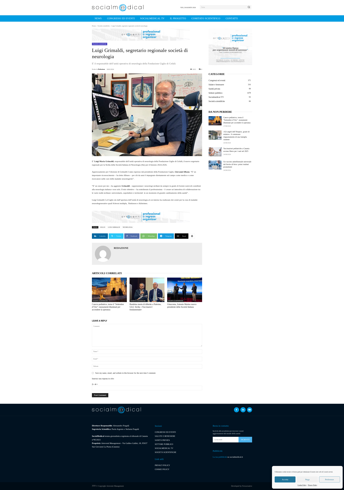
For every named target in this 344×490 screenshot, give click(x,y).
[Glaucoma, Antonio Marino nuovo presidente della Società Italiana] (184, 290)
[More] (192, 236)
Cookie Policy (302, 485)
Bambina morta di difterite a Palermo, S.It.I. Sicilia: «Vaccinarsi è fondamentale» (145, 307)
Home (94, 26)
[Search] (248, 7)
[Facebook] (236, 409)
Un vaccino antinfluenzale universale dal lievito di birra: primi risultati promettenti (237, 164)
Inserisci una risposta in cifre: (103, 379)
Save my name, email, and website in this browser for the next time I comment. (125, 373)
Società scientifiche (104, 26)
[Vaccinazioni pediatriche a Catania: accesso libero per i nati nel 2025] (215, 151)
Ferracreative (247, 486)
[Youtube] (249, 409)
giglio (102, 227)
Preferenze (329, 479)
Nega (307, 479)
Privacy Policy (312, 485)
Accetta (285, 479)
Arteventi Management (115, 486)
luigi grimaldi (114, 227)
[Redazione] (103, 254)
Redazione (101, 69)
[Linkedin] (243, 409)
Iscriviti (245, 440)
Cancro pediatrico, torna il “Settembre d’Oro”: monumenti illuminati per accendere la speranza (108, 307)
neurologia (127, 227)
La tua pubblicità (220, 457)
